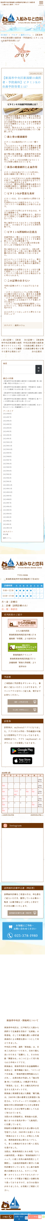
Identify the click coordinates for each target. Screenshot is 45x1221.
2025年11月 (7, 445)
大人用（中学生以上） (21, 710)
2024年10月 (7, 492)
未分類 (5, 534)
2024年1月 (7, 524)
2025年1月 (7, 481)
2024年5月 (7, 510)
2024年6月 (7, 506)
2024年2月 (7, 521)
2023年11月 (7, 528)
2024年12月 (7, 485)
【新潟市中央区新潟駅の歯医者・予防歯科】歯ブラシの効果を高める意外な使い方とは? (22, 400)
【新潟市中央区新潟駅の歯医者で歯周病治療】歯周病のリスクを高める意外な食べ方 (22, 394)
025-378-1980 (26, 935)
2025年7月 (7, 460)
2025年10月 (7, 449)
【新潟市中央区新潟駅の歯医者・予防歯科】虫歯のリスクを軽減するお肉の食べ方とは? (22, 388)
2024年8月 (7, 499)
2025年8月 (7, 456)
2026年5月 (7, 424)
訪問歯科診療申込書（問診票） (21, 913)
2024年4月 (7, 513)
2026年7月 (7, 417)
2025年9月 (7, 453)
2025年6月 (7, 463)
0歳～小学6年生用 (21, 702)
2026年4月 (7, 428)
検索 (5, 363)
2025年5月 (7, 467)
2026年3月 (7, 431)
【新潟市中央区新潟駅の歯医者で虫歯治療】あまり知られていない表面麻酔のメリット (22, 406)
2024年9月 (7, 496)
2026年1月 (7, 438)
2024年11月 (7, 488)
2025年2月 (7, 478)
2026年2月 (7, 435)
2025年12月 (7, 442)
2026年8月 (7, 413)
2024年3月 (7, 517)
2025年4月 (7, 471)
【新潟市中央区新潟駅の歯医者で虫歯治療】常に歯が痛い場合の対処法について (22, 382)
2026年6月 (7, 421)
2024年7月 (7, 503)
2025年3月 (7, 474)
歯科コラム (26, 34)
